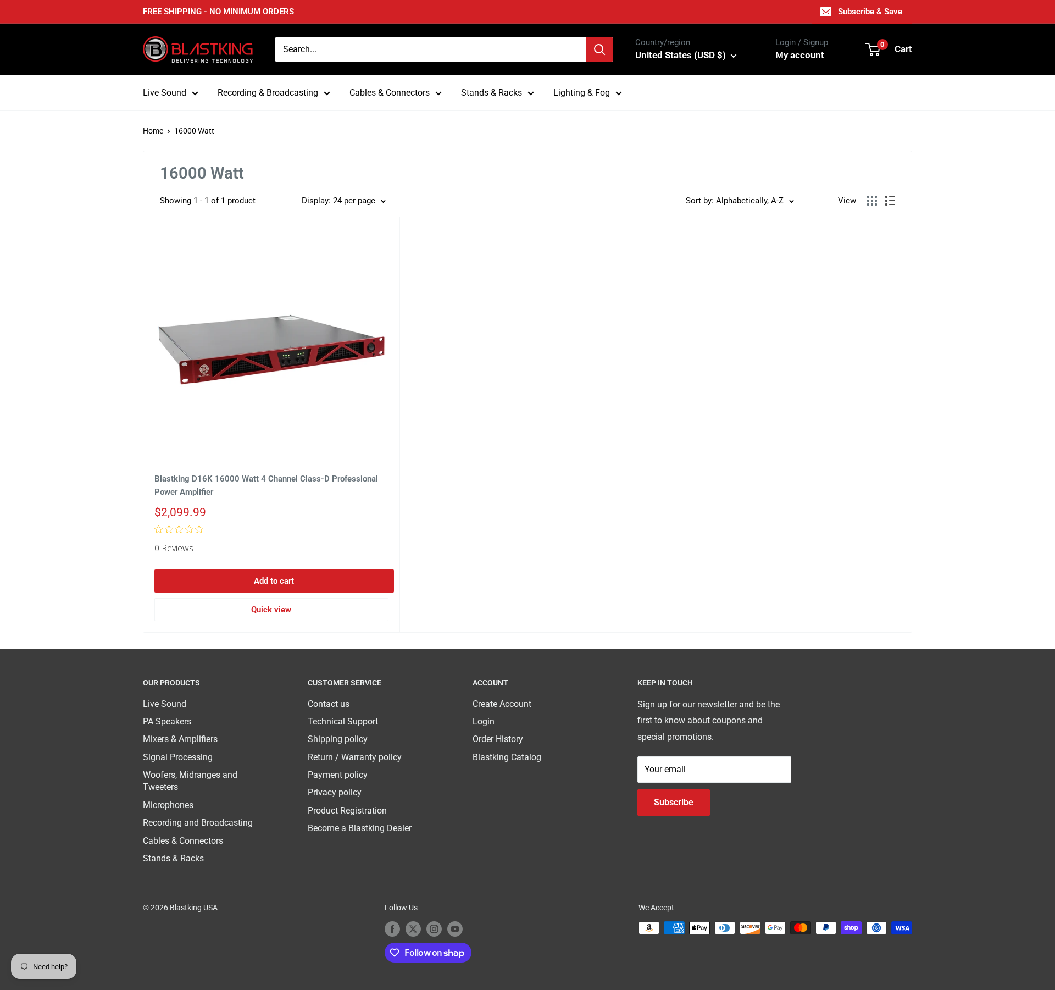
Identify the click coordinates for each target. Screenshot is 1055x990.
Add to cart (274, 581)
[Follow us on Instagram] (434, 929)
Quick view (271, 610)
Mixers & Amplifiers (180, 739)
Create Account (502, 704)
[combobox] (430, 49)
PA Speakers (167, 721)
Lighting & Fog (581, 92)
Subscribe (673, 802)
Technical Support (343, 721)
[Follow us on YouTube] (455, 929)
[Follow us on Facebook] (392, 929)
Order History (498, 739)
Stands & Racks (491, 92)
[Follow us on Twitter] (413, 929)
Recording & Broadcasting (268, 92)
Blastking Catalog (507, 757)
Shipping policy (338, 739)
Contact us (328, 704)
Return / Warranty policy (355, 757)
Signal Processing (178, 757)
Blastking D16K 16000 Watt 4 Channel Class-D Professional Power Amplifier (266, 485)
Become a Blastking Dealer (360, 828)
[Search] (599, 49)
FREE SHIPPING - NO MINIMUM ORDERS (218, 11)
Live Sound (164, 92)
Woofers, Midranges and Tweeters (190, 781)
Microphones (168, 805)
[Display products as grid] (872, 201)
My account (799, 54)
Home (153, 130)
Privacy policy (335, 792)
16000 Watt (194, 130)
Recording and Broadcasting (198, 822)
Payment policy (338, 775)
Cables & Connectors (389, 92)
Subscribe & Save (870, 11)
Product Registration (347, 810)
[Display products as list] (890, 201)
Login (484, 721)
